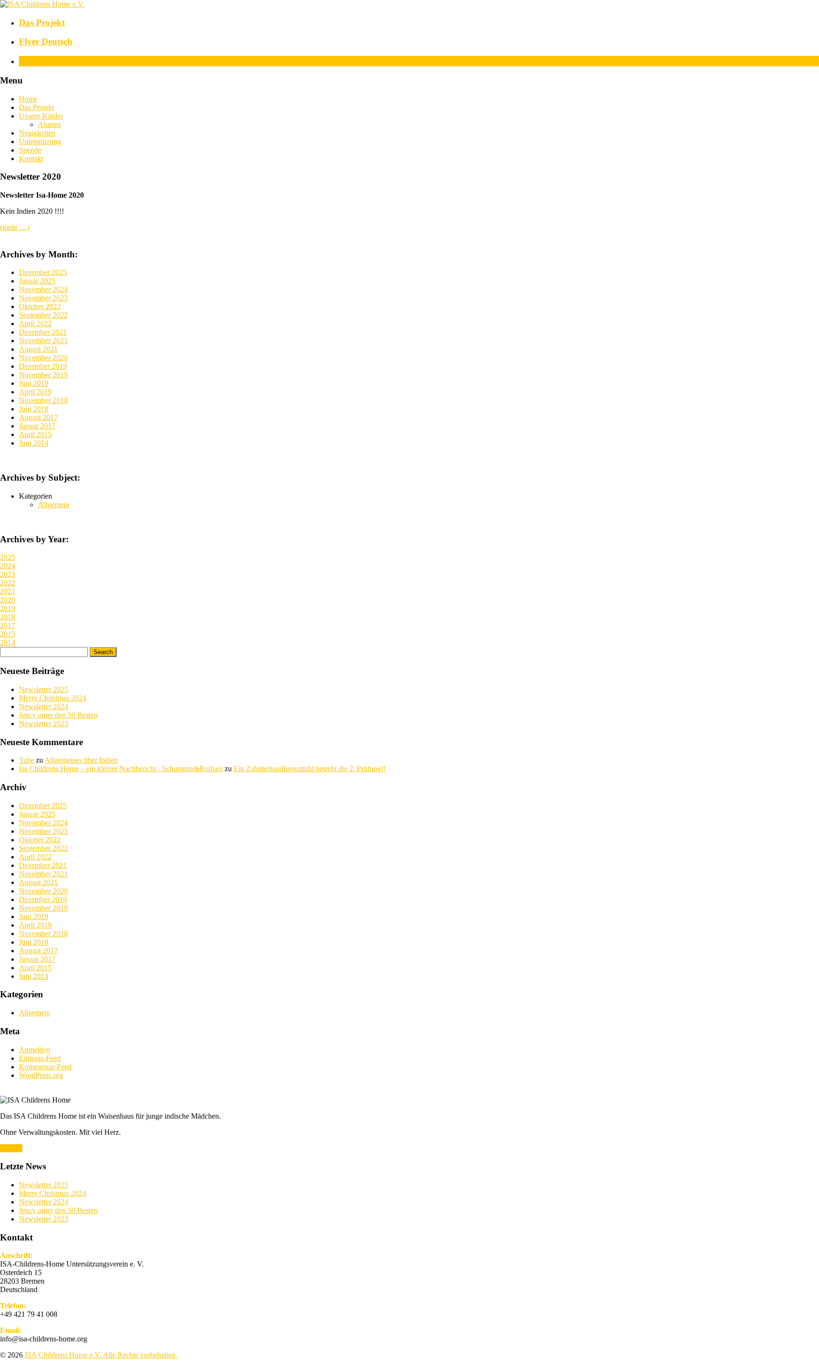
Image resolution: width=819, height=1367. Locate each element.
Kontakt (31, 159)
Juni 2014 (33, 443)
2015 (7, 634)
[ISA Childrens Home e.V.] (42, 4)
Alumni (49, 124)
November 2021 (43, 341)
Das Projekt (36, 107)
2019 (7, 608)
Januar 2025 (37, 281)
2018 (7, 617)
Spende (30, 150)
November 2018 (43, 400)
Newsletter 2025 (43, 689)
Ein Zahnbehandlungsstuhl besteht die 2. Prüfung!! (310, 769)
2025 (7, 557)
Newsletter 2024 (43, 706)
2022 (7, 583)
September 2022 (43, 315)
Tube (26, 760)
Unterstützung (40, 141)
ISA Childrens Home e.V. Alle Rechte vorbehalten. (101, 1355)
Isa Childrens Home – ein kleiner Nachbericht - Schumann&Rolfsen (121, 769)
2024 (7, 566)
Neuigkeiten (37, 133)
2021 (7, 591)
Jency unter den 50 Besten (58, 715)
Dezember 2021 (43, 332)
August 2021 (38, 349)
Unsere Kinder (41, 116)
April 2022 (35, 323)
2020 (7, 600)
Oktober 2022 (40, 306)
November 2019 (43, 375)
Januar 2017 (37, 426)
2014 (7, 642)
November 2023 (43, 298)
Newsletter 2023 (43, 724)
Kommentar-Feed (45, 1067)
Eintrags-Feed (40, 1058)
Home (28, 99)
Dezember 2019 (43, 366)
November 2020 (43, 358)
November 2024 (43, 289)
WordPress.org (41, 1075)
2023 (7, 574)
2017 (7, 625)
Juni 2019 (33, 383)
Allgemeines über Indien (81, 760)
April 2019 (35, 392)
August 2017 (38, 417)
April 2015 (35, 434)
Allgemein (53, 505)
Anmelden (34, 1050)
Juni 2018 (33, 409)
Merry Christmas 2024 (52, 698)
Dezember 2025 (43, 272)
